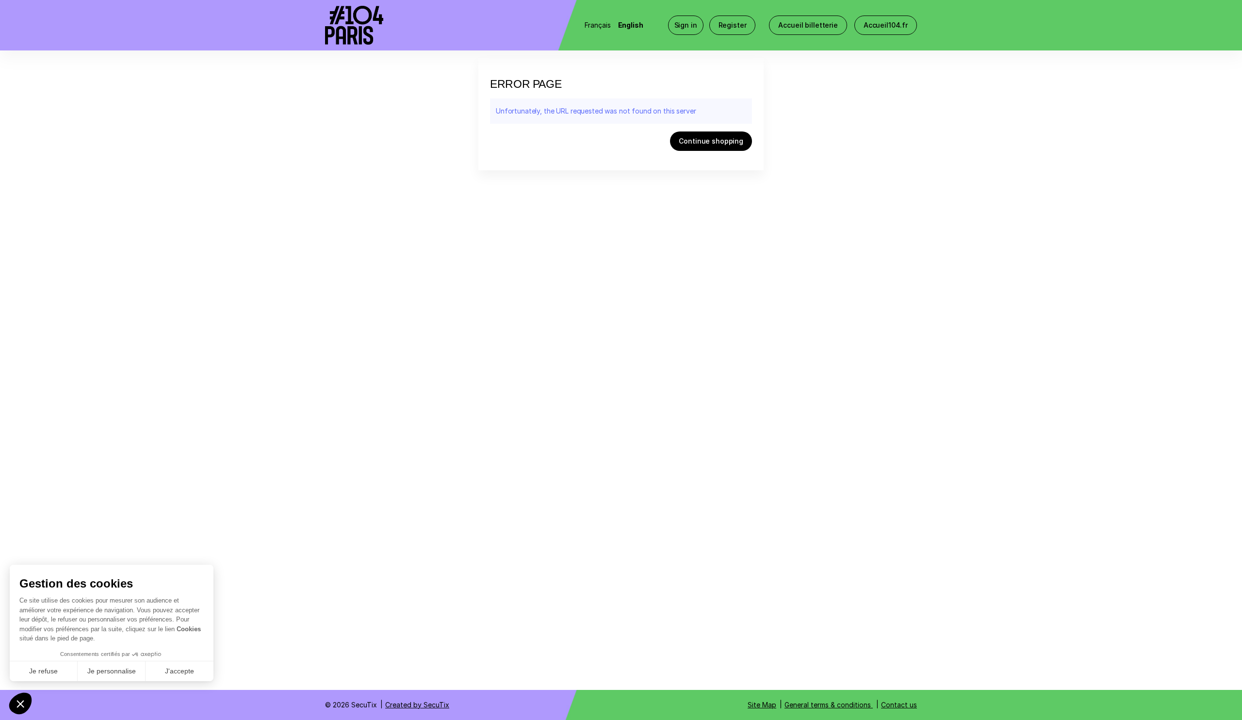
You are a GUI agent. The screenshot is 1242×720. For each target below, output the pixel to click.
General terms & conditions (827, 705)
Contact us (899, 705)
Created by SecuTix (417, 705)
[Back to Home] (422, 25)
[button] (808, 25)
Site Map (762, 705)
